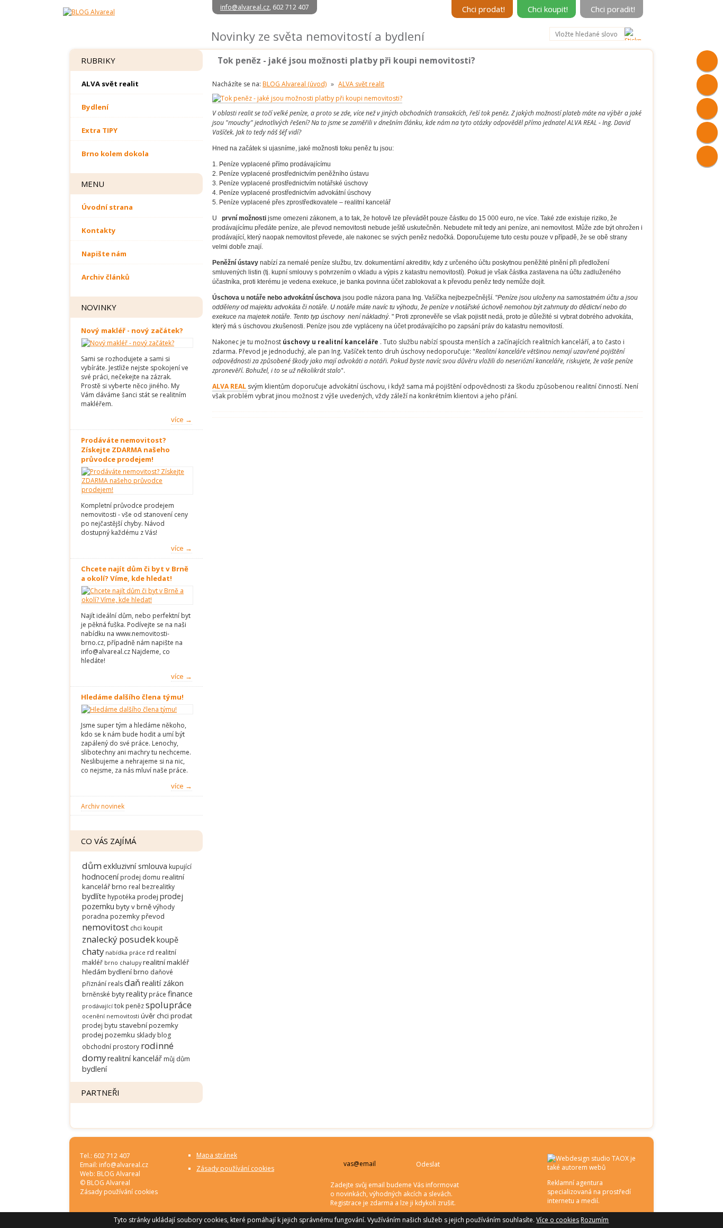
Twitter (707, 156)
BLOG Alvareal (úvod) (295, 83)
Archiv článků (106, 277)
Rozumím (595, 1219)
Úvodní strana (107, 207)
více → (181, 419)
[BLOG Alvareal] (89, 11)
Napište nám (104, 253)
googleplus (707, 84)
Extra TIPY (100, 130)
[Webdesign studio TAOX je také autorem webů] (595, 1167)
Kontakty (99, 230)
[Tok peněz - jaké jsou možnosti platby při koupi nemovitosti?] (307, 98)
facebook (707, 60)
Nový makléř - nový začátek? (132, 330)
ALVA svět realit (110, 83)
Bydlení (95, 107)
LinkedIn (707, 132)
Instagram (707, 108)
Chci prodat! (483, 9)
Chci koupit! (548, 9)
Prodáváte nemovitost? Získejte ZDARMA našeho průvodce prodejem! (125, 449)
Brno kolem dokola (115, 153)
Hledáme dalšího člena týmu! (132, 697)
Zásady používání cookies (119, 1191)
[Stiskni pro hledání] (633, 34)
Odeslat (428, 1164)
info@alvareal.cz (244, 7)
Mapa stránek (216, 1155)
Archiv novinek (102, 806)
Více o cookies (557, 1219)
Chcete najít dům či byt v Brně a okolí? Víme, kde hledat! (134, 573)
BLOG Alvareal (118, 1173)
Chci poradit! (613, 9)
